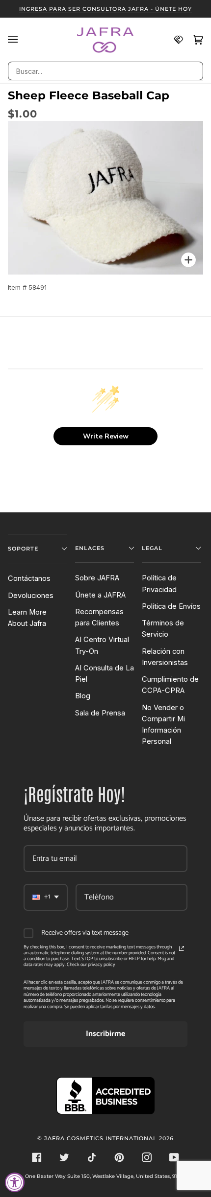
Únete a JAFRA (100, 595)
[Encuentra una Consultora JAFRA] (174, 40)
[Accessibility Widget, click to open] (15, 1182)
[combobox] (105, 71)
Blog (82, 695)
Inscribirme (105, 1033)
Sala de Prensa (100, 713)
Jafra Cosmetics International (100, 1138)
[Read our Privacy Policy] (181, 948)
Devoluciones (30, 595)
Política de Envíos (171, 606)
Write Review (106, 436)
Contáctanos (29, 578)
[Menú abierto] (17, 40)
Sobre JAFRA (97, 578)
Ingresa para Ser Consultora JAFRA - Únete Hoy (105, 8)
